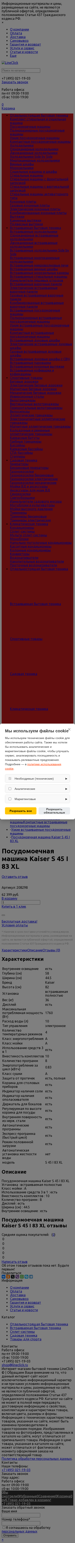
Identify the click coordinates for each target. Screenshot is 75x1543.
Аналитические (25, 788)
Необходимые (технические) (34, 778)
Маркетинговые (25, 799)
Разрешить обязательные (54, 811)
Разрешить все (21, 811)
